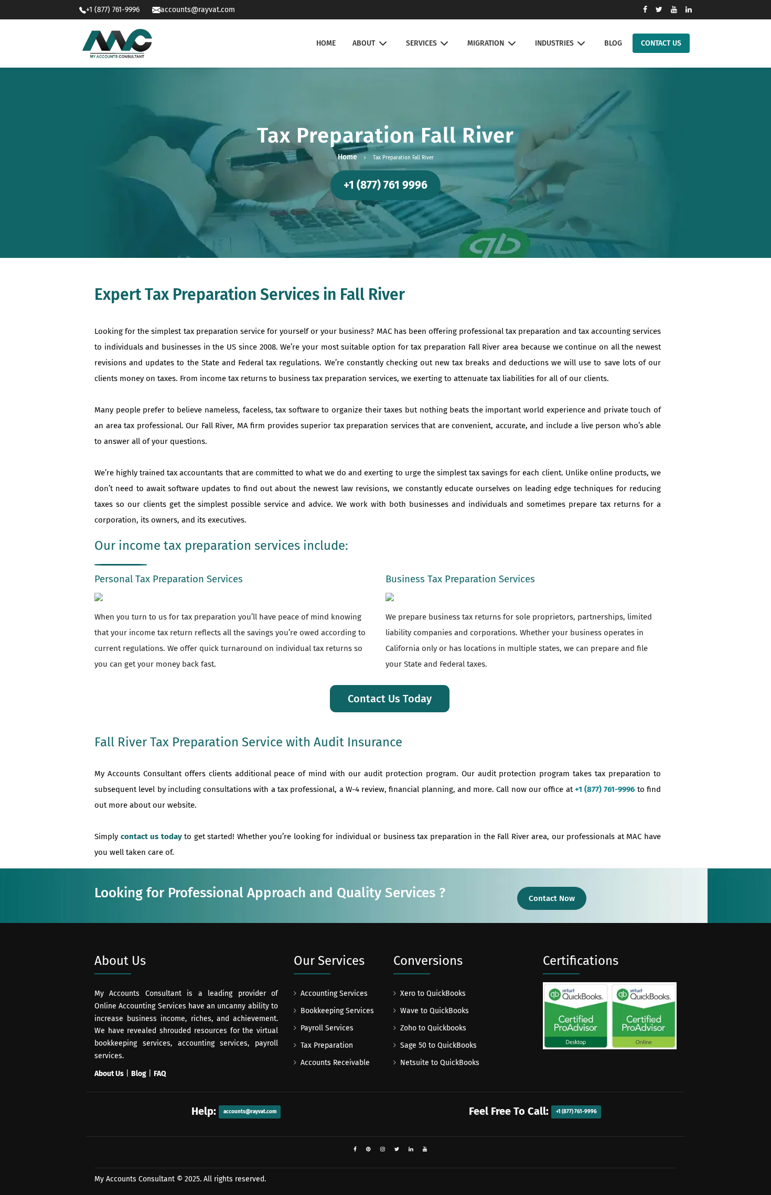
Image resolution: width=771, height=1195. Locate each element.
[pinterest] (368, 1149)
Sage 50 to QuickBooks (438, 1045)
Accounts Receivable (335, 1062)
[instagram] (382, 1149)
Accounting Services (334, 993)
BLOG (613, 43)
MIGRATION (485, 43)
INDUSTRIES (554, 43)
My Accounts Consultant (134, 1179)
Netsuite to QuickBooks (439, 1062)
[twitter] (396, 1149)
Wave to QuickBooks (434, 1010)
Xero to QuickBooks (433, 993)
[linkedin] (411, 1149)
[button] (385, 185)
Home (347, 157)
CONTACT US (661, 43)
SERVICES (421, 43)
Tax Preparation (327, 1045)
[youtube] (425, 1149)
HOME (326, 43)
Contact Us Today (390, 698)
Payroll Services (327, 1028)
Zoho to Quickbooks (433, 1028)
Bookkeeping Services (337, 1010)
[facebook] (355, 1149)
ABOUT (363, 43)
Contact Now (552, 898)
